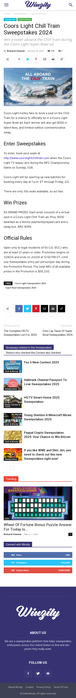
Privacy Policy (44, 687)
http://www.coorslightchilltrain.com (26, 158)
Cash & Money (38, 13)
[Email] (44, 59)
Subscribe (64, 570)
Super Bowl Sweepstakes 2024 (20, 287)
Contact (29, 687)
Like (67, 554)
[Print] (53, 59)
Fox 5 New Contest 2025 (41, 362)
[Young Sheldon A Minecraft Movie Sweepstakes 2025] (13, 419)
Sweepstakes (20, 13)
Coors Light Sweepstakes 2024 (30, 283)
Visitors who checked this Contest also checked (33, 352)
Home (7, 13)
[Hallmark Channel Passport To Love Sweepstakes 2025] (13, 384)
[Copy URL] (61, 59)
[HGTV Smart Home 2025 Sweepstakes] (13, 401)
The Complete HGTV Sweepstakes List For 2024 (20, 332)
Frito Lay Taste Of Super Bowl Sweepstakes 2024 (57, 332)
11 (70, 534)
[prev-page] (6, 468)
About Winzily (15, 687)
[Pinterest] (36, 59)
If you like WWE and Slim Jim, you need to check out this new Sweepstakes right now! (47, 454)
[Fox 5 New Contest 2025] (13, 366)
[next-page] (12, 468)
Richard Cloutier (16, 50)
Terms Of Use (60, 687)
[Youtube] (48, 673)
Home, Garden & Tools (12, 405)
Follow (65, 562)
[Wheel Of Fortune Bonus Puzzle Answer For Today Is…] (38, 503)
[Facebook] (19, 59)
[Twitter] (27, 59)
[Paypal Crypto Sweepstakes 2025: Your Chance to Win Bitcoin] (13, 437)
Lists (7, 518)
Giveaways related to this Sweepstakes (28, 347)
